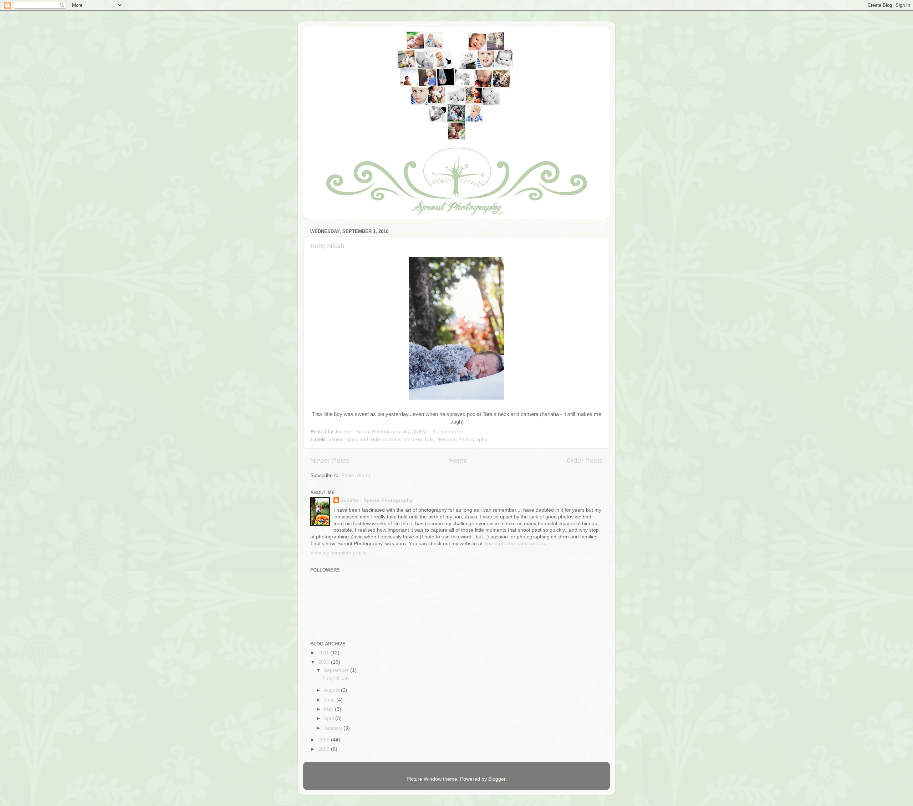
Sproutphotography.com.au (514, 543)
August (332, 690)
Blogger (496, 779)
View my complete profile (338, 553)
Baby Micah (327, 245)
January (333, 728)
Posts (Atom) (356, 475)
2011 (324, 652)
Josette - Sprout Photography (377, 500)
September (337, 670)
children (413, 439)
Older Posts (585, 460)
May (329, 709)
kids (429, 439)
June (330, 700)
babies (335, 439)
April (329, 718)
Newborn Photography (462, 439)
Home (458, 460)
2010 (324, 662)
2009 (324, 739)
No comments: (450, 431)
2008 (324, 749)
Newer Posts (330, 460)
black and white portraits (373, 439)
